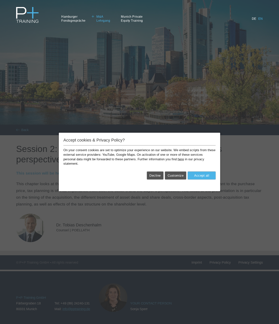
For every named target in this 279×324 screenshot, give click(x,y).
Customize (176, 175)
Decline (155, 175)
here (181, 159)
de (254, 18)
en (260, 18)
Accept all (201, 175)
